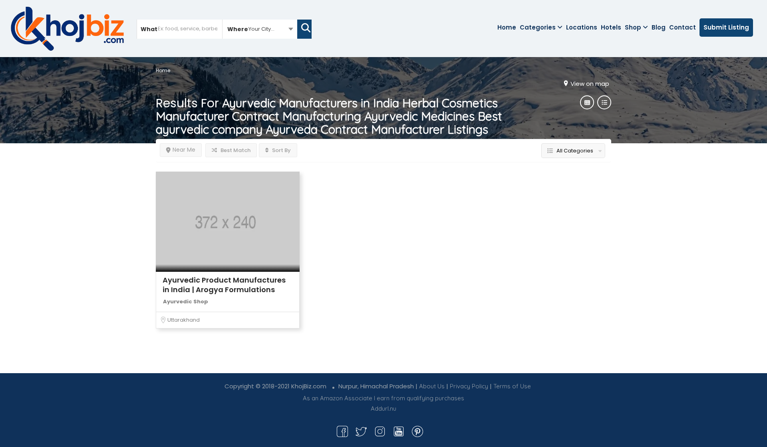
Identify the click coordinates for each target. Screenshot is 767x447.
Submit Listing (726, 27)
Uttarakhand (183, 320)
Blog (659, 27)
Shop (633, 27)
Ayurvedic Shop (185, 301)
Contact (682, 27)
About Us (432, 386)
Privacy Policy (469, 386)
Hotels (611, 27)
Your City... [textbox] (261, 29)
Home (506, 27)
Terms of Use (512, 386)
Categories (538, 27)
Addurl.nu (383, 408)
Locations (581, 27)
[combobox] (260, 29)
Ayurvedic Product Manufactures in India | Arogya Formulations (224, 285)
